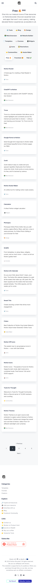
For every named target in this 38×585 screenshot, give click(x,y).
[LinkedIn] (20, 575)
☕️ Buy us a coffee (8, 530)
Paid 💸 (29, 58)
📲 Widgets (31, 41)
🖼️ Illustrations (23, 46)
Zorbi (6, 160)
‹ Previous (19, 443)
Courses (4, 490)
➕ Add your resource (9, 505)
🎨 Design (27, 30)
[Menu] (3, 3)
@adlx (23, 559)
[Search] (35, 3)
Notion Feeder (9, 69)
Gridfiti (6, 248)
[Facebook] (15, 575)
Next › (19, 453)
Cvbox (6, 321)
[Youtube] (23, 575)
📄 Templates (7, 41)
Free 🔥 (8, 58)
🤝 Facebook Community (10, 513)
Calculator (7, 204)
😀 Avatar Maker (26, 52)
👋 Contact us (6, 522)
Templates (5, 488)
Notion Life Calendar (11, 271)
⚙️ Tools (10, 30)
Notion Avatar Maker (11, 186)
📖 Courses (19, 41)
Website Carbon (25, 581)
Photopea (7, 223)
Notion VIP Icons (9, 342)
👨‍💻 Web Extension (10, 35)
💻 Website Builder (26, 35)
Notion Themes (9, 411)
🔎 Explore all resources (9, 502)
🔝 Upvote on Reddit (8, 528)
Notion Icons (8, 362)
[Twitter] (17, 575)
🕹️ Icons (12, 46)
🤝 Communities (11, 52)
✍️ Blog (18, 30)
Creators (4, 493)
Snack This (7, 300)
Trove (6, 110)
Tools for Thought (10, 388)
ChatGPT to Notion (10, 89)
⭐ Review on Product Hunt (10, 525)
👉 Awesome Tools (8, 533)
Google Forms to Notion (12, 137)
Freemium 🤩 (18, 58)
